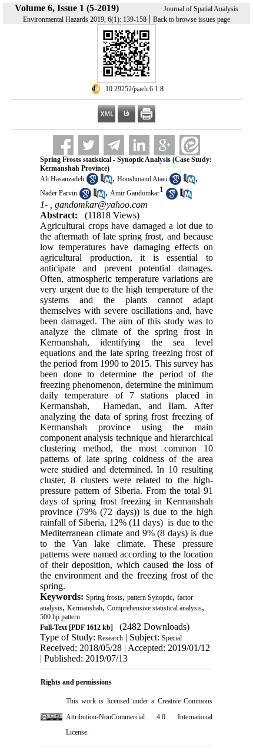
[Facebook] (63, 145)
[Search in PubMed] (106, 182)
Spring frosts (104, 597)
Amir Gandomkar (134, 194)
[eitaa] (189, 145)
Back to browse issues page (191, 19)
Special (172, 638)
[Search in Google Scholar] (92, 182)
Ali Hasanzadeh (62, 179)
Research (110, 638)
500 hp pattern (60, 617)
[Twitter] (88, 145)
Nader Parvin (58, 194)
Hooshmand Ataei (142, 179)
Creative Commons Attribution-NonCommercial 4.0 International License (139, 716)
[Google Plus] (164, 145)
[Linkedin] (139, 145)
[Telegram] (114, 145)
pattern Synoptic (149, 597)
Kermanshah (84, 608)
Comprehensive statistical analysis (154, 608)
